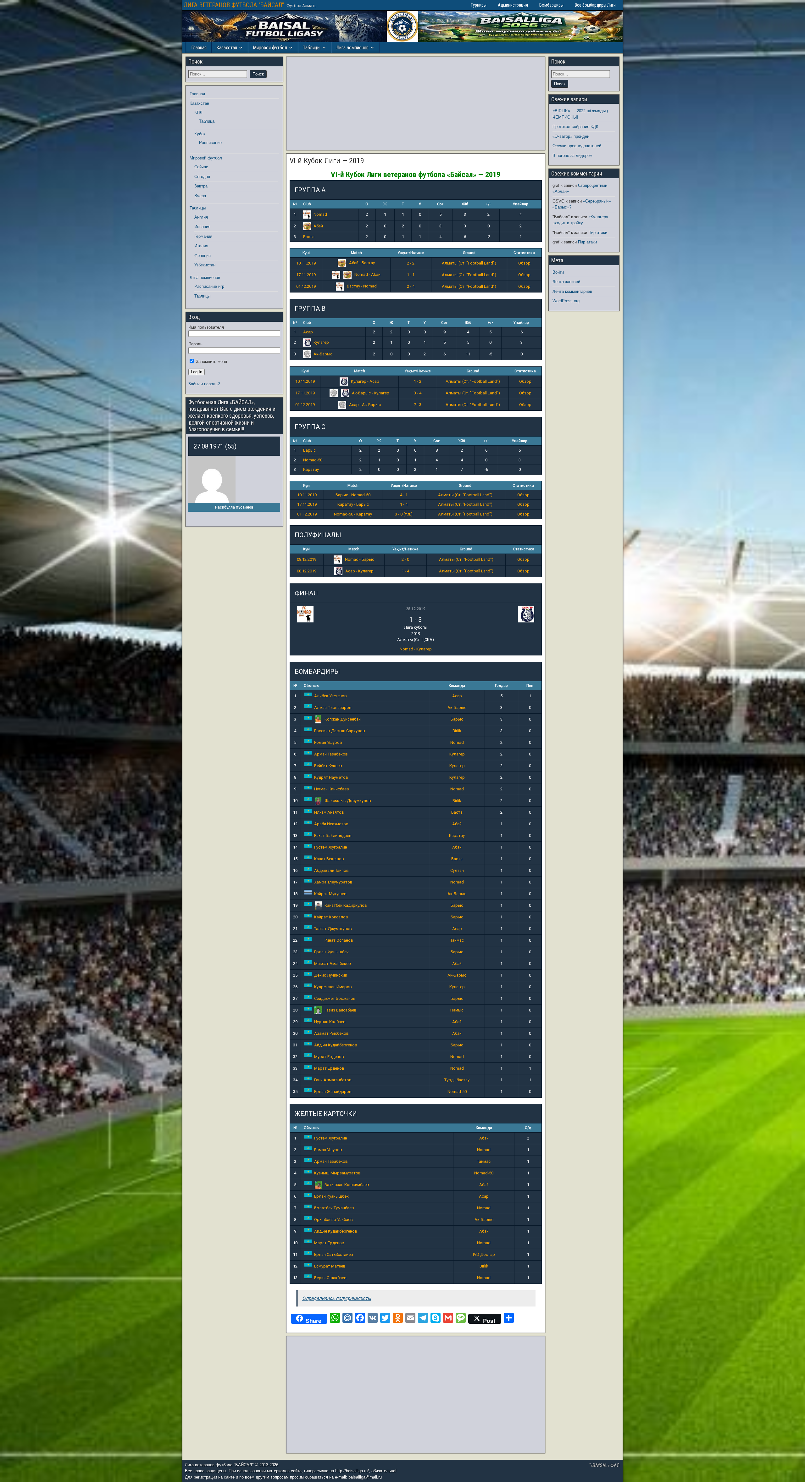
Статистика (524, 253)
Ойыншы (311, 685)
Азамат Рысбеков (331, 1033)
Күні (306, 253)
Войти (558, 272)
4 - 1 (404, 495)
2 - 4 (410, 286)
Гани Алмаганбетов (333, 1080)
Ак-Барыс (323, 354)
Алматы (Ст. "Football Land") (469, 263)
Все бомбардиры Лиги (595, 5)
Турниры (478, 5)
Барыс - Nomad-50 (353, 495)
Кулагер (321, 342)
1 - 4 (404, 504)
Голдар (501, 685)
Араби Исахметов (331, 824)
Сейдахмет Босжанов (335, 998)
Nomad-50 (312, 460)
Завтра (201, 186)
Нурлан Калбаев (330, 1021)
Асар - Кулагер (359, 571)
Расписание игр (209, 286)
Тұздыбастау (456, 1080)
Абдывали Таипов (331, 870)
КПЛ (198, 112)
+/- (488, 204)
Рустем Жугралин (330, 847)
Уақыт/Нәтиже (410, 253)
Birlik (456, 730)
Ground (469, 253)
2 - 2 (410, 263)
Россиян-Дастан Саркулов (339, 730)
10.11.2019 (306, 263)
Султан (457, 870)
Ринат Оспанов (339, 940)
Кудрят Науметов (331, 777)
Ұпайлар (520, 204)
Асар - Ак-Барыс (364, 404)
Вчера (200, 195)
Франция (202, 255)
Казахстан (226, 48)
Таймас (457, 940)
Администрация (513, 5)
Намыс (457, 1010)
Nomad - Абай (366, 274)
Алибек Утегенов (330, 696)
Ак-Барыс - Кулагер (370, 393)
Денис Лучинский (330, 975)
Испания (202, 226)
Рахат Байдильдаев (333, 835)
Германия (203, 236)
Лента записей (566, 281)
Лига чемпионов (352, 48)
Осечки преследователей (576, 145)
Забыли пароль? (204, 384)
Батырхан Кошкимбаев (347, 1184)
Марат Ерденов (329, 1068)
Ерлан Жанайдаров (333, 1091)
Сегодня (202, 176)
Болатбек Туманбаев (334, 1208)
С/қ (528, 1128)
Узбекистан (204, 265)
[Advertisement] (415, 103)
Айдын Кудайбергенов (335, 1045)
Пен (529, 685)
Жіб (465, 204)
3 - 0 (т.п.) (404, 514)
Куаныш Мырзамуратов (337, 1173)
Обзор (524, 263)
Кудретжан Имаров (333, 986)
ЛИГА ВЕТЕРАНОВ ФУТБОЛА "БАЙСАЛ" (234, 5)
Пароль (195, 344)
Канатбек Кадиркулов (346, 905)
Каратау (311, 469)
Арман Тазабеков (331, 754)
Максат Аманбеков (332, 963)
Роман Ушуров (328, 742)
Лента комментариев (572, 291)
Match (356, 253)
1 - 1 (410, 274)
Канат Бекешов (329, 858)
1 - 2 (417, 381)
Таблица (206, 121)
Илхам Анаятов (329, 812)
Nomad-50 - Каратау (353, 514)
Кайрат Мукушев (330, 893)
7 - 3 (417, 404)
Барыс (309, 450)
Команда (457, 685)
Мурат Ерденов (329, 1056)
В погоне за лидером (572, 155)
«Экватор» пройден (570, 136)
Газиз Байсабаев (341, 1010)
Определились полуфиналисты (336, 1298)
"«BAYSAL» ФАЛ (604, 1465)
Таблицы (311, 48)
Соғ (440, 204)
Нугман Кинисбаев (331, 789)
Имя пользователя (206, 327)
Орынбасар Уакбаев (333, 1219)
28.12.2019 (415, 609)
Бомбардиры (551, 5)
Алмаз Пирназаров (333, 707)
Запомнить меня (211, 361)
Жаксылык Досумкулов (348, 800)
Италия (201, 245)
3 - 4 (417, 393)
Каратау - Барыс (353, 504)
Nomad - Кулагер (416, 649)
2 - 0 (405, 559)
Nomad (320, 214)
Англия (201, 217)
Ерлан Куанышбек (331, 952)
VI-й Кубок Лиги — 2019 (327, 160)
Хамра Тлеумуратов (333, 882)
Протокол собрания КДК (575, 126)
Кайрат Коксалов (331, 917)
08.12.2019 (306, 559)
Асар (308, 332)
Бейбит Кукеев (328, 765)
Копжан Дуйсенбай (343, 719)
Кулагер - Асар (364, 381)
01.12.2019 (306, 286)
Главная (199, 48)
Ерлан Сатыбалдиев (333, 1254)
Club (307, 204)
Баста (308, 236)
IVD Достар (484, 1254)
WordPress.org (566, 300)
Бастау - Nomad (361, 286)
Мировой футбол (270, 48)
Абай (318, 226)
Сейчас (201, 166)
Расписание (210, 142)
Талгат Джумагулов (333, 928)
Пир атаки (597, 232)
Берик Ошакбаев (330, 1277)
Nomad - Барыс (359, 559)
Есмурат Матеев (330, 1266)
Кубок (199, 133)
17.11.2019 (306, 274)
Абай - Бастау (361, 262)
